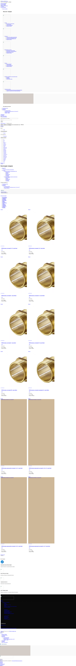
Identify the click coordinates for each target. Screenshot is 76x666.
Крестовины (8, 177)
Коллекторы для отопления (11, 50)
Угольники (7, 180)
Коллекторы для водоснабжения (11, 51)
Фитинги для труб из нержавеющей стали (13, 124)
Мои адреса (6, 618)
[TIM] (18, 103)
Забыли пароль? (3, 123)
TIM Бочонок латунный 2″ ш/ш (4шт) (8, 342)
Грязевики (8, 78)
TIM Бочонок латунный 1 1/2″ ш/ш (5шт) (9, 248)
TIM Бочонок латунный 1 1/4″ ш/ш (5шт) (37, 248)
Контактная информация (8, 611)
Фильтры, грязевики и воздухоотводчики (10, 606)
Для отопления (9, 24)
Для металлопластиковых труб (11, 38)
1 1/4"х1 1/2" (5, 154)
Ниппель (7, 173)
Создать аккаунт (4, 116)
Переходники (8, 174)
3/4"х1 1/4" (5, 147)
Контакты (3, 185)
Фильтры (8, 77)
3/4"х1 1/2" (5, 156)
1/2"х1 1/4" (5, 148)
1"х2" (4, 160)
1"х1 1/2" (4, 155)
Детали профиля (6, 617)
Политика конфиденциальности (9, 613)
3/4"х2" (4, 159)
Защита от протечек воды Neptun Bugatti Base (13, 90)
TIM (4, 129)
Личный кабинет (6, 615)
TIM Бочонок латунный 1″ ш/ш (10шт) (8, 295)
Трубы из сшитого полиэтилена (9, 169)
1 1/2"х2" (4, 152)
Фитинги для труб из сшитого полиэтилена (10, 176)
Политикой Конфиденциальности (17, 660)
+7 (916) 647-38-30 (7, 110)
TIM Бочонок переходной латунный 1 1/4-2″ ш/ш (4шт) (11, 546)
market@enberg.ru (7, 112)
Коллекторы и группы (7, 604)
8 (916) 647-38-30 (3, 3)
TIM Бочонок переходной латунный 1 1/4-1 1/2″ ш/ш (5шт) (40, 468)
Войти (2, 121)
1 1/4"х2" (4, 153)
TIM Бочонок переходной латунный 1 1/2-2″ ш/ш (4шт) (11, 468)
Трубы (5, 603)
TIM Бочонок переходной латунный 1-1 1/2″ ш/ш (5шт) (39, 546)
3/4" (4, 140)
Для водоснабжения (10, 25)
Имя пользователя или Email (5, 118)
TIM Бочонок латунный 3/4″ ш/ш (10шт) (37, 342)
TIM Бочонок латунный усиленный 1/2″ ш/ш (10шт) (39, 390)
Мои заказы (6, 616)
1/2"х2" (4, 158)
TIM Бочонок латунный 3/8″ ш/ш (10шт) (9, 390)
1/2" (4, 161)
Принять (1, 661)
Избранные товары (7, 612)
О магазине (4, 184)
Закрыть (1, 632)
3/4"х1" (4, 145)
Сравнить (3, 641)
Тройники (7, 175)
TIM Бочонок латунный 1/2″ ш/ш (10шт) (37, 295)
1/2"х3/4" (4, 144)
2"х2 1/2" (4, 151)
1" (3, 139)
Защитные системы (7, 607)
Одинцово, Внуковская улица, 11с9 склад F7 (11, 111)
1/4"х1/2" (4, 150)
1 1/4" (4, 146)
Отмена (2, 163)
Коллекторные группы (10, 52)
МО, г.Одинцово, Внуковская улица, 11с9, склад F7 (12, 187)
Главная (2, 124)
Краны (5, 605)
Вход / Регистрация (5, 642)
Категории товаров (3, 195)
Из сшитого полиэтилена (10, 23)
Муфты (7, 172)
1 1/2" (4, 143)
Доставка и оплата (7, 610)
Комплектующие (9, 39)
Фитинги (5, 124)
